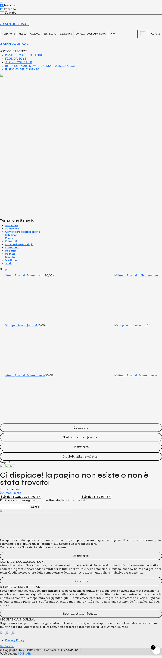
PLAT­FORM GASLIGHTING (24, 55)
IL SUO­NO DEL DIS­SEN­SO (22, 69)
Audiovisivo (12, 228)
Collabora (81, 427)
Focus (9, 238)
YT (2, 12)
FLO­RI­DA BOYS (15, 58)
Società (10, 256)
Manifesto (81, 447)
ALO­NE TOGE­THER (18, 62)
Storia (8, 263)
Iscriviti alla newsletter (81, 456)
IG (2, 5)
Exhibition (11, 234)
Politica (10, 253)
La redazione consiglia (19, 244)
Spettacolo (12, 260)
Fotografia (12, 241)
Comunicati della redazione (22, 231)
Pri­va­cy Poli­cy (14, 640)
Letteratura (12, 247)
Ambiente (11, 225)
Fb (2, 9)
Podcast (10, 250)
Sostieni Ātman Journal (81, 437)
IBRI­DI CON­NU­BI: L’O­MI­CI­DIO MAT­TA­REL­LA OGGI (40, 65)
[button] (2, 17)
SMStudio (24, 653)
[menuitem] (8, 34)
